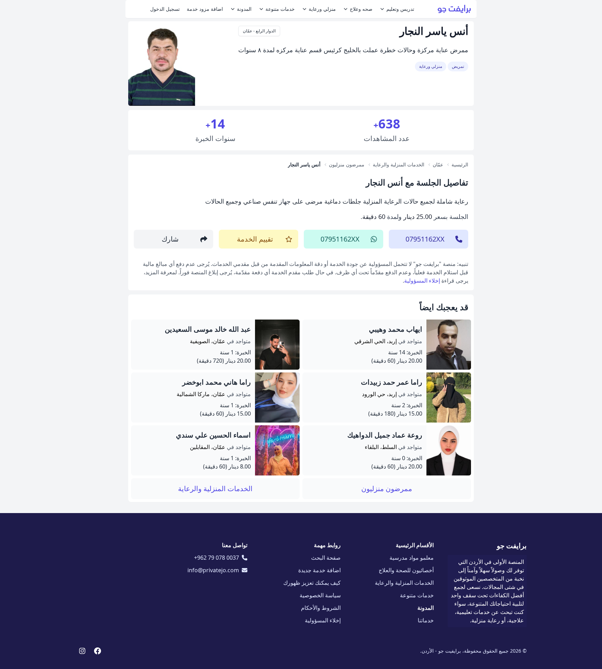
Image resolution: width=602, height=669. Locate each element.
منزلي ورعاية (322, 9)
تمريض (458, 66)
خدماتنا (426, 620)
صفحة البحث (326, 557)
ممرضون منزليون (386, 488)
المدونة (244, 9)
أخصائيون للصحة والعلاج (406, 570)
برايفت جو (512, 545)
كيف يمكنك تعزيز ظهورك (312, 583)
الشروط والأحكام (321, 608)
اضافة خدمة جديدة (319, 570)
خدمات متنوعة (280, 9)
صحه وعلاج (361, 9)
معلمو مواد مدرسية (411, 557)
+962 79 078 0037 (216, 557)
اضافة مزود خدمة (205, 9)
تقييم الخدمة (255, 239)
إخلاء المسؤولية (422, 280)
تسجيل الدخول (165, 9)
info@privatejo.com (213, 570)
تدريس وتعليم (400, 9)
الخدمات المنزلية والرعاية (215, 488)
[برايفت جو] (454, 9)
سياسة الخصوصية (320, 595)
